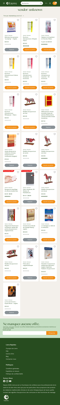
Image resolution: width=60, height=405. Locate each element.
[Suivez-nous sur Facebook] (4, 381)
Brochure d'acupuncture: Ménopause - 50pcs (10, 113)
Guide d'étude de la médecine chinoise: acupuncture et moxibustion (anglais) (11, 154)
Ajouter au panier (30, 49)
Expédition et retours (12, 371)
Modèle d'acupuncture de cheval (47, 190)
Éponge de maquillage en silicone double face (11, 190)
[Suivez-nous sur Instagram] (7, 381)
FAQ (7, 351)
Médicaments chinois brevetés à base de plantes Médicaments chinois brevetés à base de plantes (48, 115)
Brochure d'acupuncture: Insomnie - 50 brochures (45, 76)
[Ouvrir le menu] (4, 3)
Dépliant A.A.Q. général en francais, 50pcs (47, 38)
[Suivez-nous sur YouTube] (10, 381)
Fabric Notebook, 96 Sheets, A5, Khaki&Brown (29, 191)
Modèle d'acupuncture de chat (29, 112)
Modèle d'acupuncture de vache (29, 152)
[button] (46, 3)
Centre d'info (10, 354)
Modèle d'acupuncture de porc (11, 264)
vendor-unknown (8, 35)
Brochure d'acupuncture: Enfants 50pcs (11, 75)
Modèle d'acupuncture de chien (47, 152)
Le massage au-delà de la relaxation (48, 226)
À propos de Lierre (12, 348)
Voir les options (48, 49)
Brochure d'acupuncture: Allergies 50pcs (30, 38)
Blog (7, 356)
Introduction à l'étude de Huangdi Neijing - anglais (29, 227)
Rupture (11, 49)
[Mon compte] (50, 3)
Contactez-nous (11, 359)
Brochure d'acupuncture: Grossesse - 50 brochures (27, 76)
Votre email (7, 330)
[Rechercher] (41, 3)
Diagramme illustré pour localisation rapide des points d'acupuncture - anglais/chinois (12, 228)
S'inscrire (52, 333)
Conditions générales (12, 368)
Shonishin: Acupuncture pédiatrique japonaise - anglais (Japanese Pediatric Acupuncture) (48, 266)
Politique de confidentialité (14, 374)
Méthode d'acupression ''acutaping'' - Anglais (11, 38)
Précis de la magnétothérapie (28, 264)
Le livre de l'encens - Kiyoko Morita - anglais (11, 302)
